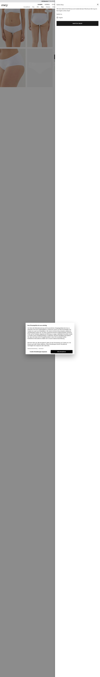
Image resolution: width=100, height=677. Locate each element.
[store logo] (5, 6)
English (61, 17)
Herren (47, 4)
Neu (33, 7)
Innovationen (27, 7)
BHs (38, 7)
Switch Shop (77, 23)
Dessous (48, 7)
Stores (54, 4)
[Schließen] (97, 4)
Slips (42, 7)
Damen (40, 4)
